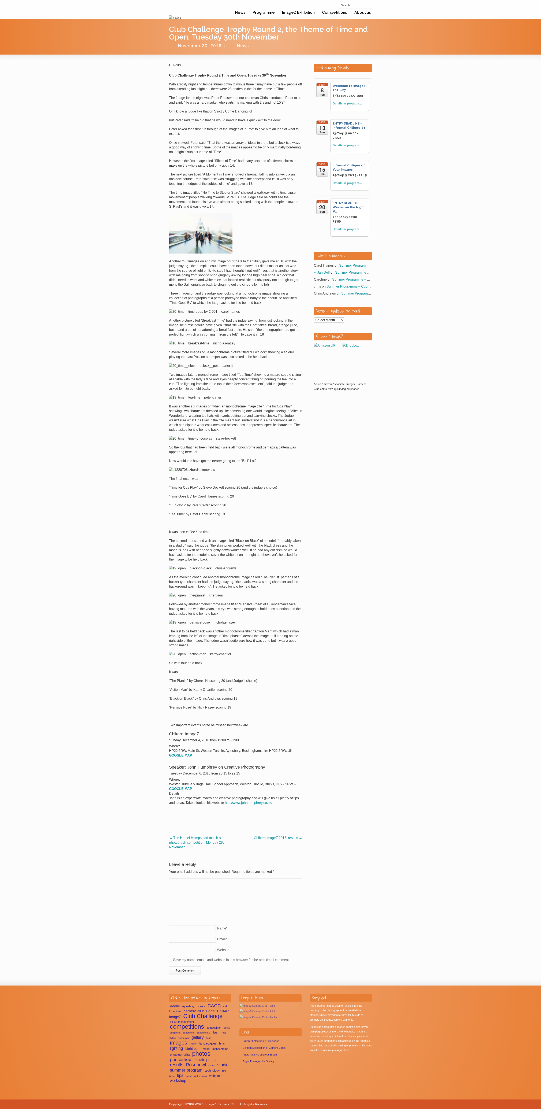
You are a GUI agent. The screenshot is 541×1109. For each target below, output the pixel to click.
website (214, 1075)
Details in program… (347, 103)
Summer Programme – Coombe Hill (366, 265)
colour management (182, 1021)
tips (180, 1075)
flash (216, 1032)
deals (227, 1027)
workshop (178, 1080)
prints (211, 1059)
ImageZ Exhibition (298, 12)
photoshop (180, 1059)
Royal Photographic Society (259, 1061)
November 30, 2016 (199, 45)
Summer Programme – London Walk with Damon (371, 272)
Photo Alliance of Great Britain (260, 1054)
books (201, 1006)
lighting (176, 1048)
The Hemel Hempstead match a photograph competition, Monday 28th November (197, 842)
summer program (186, 1070)
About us (362, 12)
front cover (183, 1038)
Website (223, 950)
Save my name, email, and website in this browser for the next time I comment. (231, 960)
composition (213, 1027)
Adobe (175, 1006)
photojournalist (180, 1054)
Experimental (203, 1032)
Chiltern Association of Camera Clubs (264, 1047)
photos (201, 1053)
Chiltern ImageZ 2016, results (278, 838)
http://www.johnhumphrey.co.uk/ (248, 803)
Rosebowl (196, 1064)
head (208, 1038)
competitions (187, 1026)
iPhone (193, 1043)
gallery (197, 1037)
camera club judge (199, 1011)
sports (211, 1065)
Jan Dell (323, 272)
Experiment (188, 1032)
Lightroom (192, 1048)
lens (222, 1043)
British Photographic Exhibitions (261, 1041)
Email (222, 939)
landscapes (208, 1043)
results (176, 1064)
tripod (188, 1076)
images (178, 1043)
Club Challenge (203, 1016)
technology (212, 1070)
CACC (214, 1005)
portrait (199, 1060)
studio (222, 1064)
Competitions (334, 12)
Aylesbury (188, 1006)
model (206, 1048)
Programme (264, 12)
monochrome (220, 1048)
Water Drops (200, 1076)
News (240, 12)
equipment (175, 1032)
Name (222, 928)
